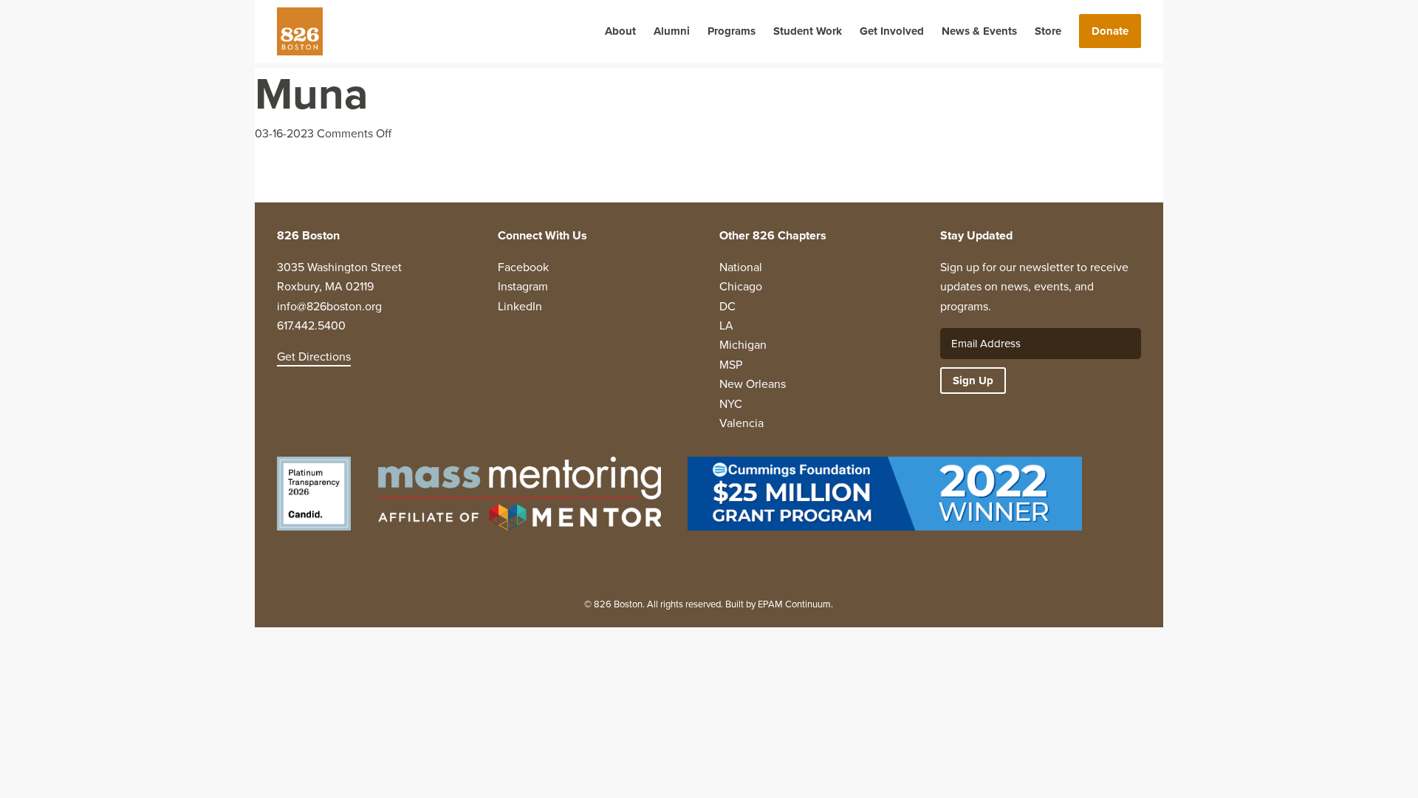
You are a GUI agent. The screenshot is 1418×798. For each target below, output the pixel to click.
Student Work (807, 31)
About (620, 31)
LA (726, 325)
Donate (1110, 31)
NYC (730, 403)
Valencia (741, 423)
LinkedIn (520, 306)
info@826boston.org (329, 306)
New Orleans (752, 383)
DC (727, 306)
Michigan (743, 344)
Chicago (740, 286)
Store (1048, 31)
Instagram (523, 286)
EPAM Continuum (794, 604)
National (740, 267)
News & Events (979, 31)
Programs (732, 31)
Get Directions (314, 356)
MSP (730, 364)
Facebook (523, 267)
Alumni (672, 31)
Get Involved (892, 31)
